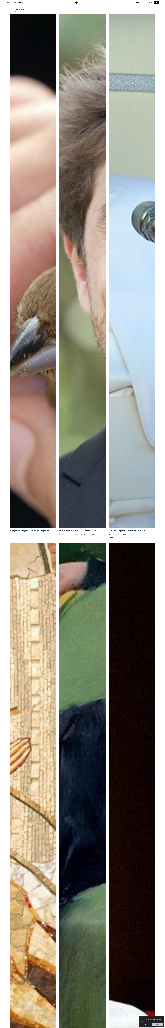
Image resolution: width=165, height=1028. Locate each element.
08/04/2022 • (12, 533)
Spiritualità (17, 533)
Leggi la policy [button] (143, 1021)
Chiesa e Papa (117, 533)
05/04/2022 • (111, 533)
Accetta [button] (157, 1024)
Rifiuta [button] (146, 1024)
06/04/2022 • (62, 533)
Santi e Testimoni (68, 533)
